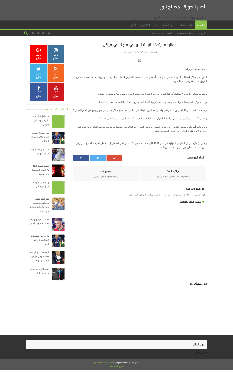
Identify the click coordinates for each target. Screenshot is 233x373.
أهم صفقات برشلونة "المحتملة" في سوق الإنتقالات (40, 136)
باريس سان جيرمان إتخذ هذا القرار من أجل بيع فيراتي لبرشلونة (39, 256)
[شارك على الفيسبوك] (81, 158)
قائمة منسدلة (186, 24)
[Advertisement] (139, 308)
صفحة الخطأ (157, 33)
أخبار (133, 24)
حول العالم (168, 24)
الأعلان (170, 33)
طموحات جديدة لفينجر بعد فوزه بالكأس (39, 271)
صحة (157, 24)
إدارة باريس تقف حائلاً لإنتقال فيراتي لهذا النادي (40, 239)
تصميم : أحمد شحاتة (116, 366)
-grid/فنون (145, 24)
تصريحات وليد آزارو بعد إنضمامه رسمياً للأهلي (39, 221)
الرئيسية (201, 24)
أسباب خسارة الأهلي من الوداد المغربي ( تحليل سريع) (40, 169)
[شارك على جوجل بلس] (114, 158)
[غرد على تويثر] (98, 158)
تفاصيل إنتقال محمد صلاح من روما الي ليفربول (40, 120)
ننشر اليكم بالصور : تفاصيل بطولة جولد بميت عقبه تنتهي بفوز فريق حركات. (39, 204)
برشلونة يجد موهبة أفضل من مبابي (41, 184)
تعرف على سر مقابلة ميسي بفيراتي (40, 151)
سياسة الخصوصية (185, 33)
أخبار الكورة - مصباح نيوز (182, 6)
